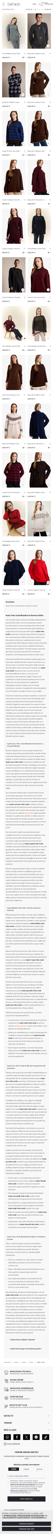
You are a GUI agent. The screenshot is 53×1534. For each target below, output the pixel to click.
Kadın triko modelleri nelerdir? (23, 1340)
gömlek (28, 813)
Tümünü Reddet (26, 1524)
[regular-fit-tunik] (39, 79)
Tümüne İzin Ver (26, 1529)
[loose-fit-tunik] (14, 177)
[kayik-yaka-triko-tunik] (14, 372)
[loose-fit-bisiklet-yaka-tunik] (14, 31)
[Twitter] (26, 1437)
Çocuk (39, 1469)
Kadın (13, 1469)
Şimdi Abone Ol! (26, 1499)
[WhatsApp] (7, 1437)
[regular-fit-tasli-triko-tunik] (39, 31)
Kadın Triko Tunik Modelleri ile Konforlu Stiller (22, 606)
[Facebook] (16, 1437)
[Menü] (3, 4)
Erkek (26, 1469)
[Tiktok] (45, 1437)
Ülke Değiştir (13, 1444)
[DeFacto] (14, 4)
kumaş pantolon (20, 1026)
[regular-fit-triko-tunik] (14, 79)
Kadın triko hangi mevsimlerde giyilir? (26, 1349)
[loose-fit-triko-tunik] (14, 128)
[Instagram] (36, 1437)
